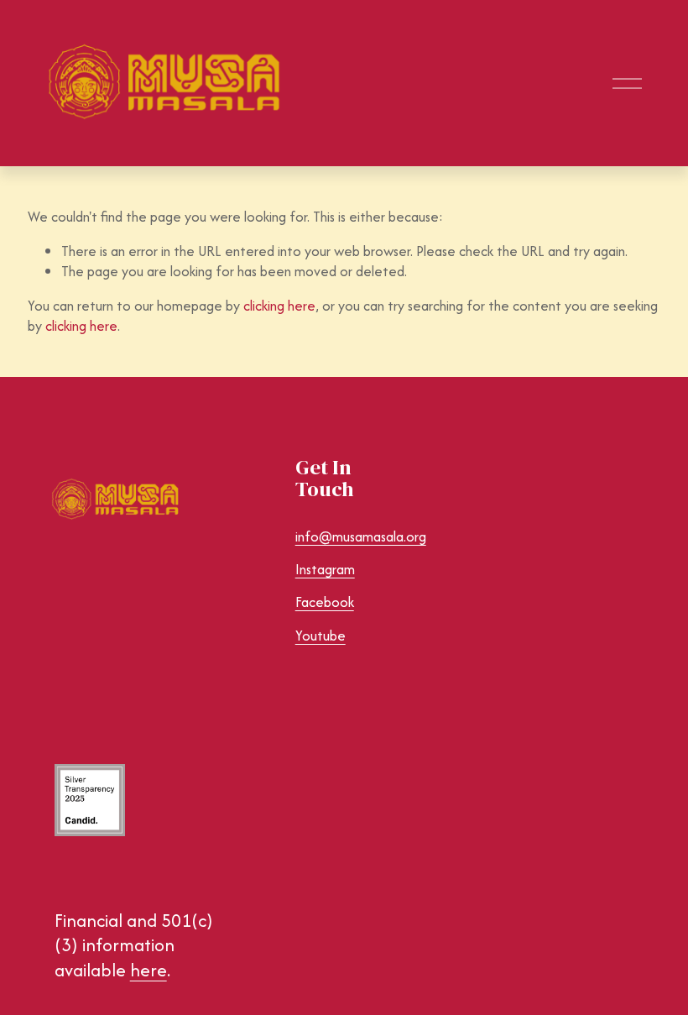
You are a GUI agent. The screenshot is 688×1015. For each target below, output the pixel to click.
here (148, 970)
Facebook (324, 602)
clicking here (279, 306)
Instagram (325, 569)
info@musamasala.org (360, 537)
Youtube (320, 636)
